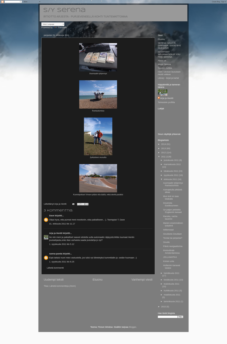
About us (162, 60)
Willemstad (168, 230)
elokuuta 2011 (171, 179)
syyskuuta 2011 (171, 175)
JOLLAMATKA (170, 257)
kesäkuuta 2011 (171, 280)
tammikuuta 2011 (172, 301)
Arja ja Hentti (55, 233)
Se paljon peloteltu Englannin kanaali (172, 211)
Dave (51, 215)
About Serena (164, 64)
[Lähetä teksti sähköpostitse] (73, 204)
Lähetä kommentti (55, 268)
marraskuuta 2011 (172, 164)
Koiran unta (168, 261)
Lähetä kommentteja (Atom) (62, 286)
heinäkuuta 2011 (171, 273)
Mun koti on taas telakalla (171, 197)
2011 (163, 156)
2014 (163, 144)
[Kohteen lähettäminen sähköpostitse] (78, 204)
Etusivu (98, 279)
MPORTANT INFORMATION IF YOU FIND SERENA (169, 54)
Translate (62, 27)
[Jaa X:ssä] (83, 204)
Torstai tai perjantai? (172, 238)
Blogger (132, 327)
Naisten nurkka (165, 68)
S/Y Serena (64, 10)
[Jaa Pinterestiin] (87, 204)
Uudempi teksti (54, 279)
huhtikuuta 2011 (171, 290)
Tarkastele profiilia (166, 102)
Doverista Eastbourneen (170, 204)
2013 (163, 148)
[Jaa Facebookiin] (85, 204)
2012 (163, 152)
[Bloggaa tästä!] (80, 204)
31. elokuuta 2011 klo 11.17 (62, 224)
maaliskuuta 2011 (172, 295)
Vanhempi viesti (142, 279)
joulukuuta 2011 (171, 160)
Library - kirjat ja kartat (168, 78)
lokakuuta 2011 (171, 171)
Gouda (166, 242)
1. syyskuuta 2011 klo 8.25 (61, 262)
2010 (163, 306)
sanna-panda (55, 254)
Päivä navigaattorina (172, 246)
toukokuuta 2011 (171, 284)
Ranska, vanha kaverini (170, 217)
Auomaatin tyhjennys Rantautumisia (173, 184)
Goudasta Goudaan (172, 234)
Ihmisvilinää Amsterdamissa (171, 251)
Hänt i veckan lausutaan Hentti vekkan (169, 73)
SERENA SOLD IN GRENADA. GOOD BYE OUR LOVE (169, 45)
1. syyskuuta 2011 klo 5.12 (61, 244)
